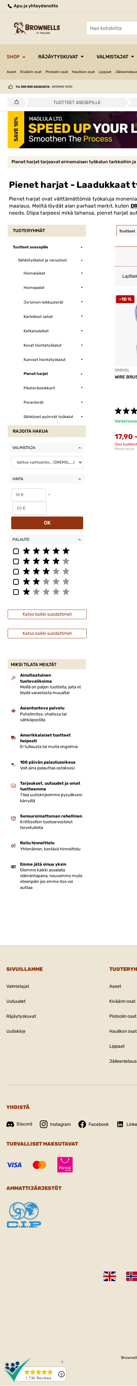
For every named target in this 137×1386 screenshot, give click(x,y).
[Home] (14, 102)
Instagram (60, 1124)
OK (47, 523)
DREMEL (122, 370)
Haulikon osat (83, 72)
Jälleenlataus (123, 1061)
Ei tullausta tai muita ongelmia (49, 746)
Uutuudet (15, 1001)
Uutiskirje (15, 1031)
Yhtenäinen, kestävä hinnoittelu (50, 849)
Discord (24, 1124)
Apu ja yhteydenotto (35, 6)
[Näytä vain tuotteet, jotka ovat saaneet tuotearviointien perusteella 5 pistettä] (47, 550)
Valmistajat (112, 57)
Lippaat (105, 72)
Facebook (99, 1124)
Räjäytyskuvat (58, 57)
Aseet (11, 72)
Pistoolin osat (57, 72)
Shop (13, 57)
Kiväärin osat (30, 72)
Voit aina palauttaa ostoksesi (47, 768)
